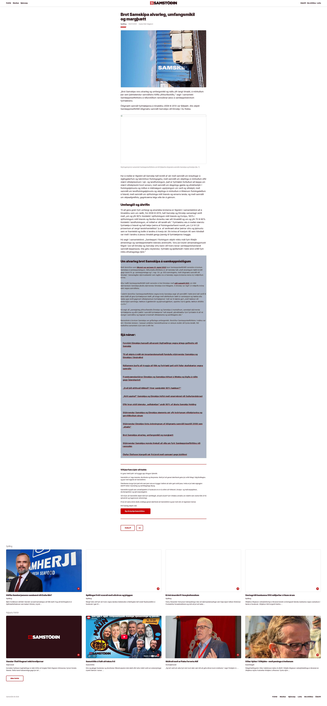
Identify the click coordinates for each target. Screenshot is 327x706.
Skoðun (16, 3)
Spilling (123, 24)
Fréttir (8, 3)
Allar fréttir (14, 678)
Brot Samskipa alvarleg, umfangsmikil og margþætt (148, 435)
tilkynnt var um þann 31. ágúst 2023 (151, 267)
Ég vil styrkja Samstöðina (136, 511)
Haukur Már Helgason (146, 24)
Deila (128, 528)
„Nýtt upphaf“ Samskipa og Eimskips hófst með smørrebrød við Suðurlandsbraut (163, 396)
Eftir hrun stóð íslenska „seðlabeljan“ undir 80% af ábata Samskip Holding (159, 404)
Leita (319, 3)
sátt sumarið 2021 (181, 283)
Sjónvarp (24, 3)
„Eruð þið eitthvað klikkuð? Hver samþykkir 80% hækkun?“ (152, 388)
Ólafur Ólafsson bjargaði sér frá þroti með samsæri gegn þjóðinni (155, 454)
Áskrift (303, 3)
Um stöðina (311, 3)
